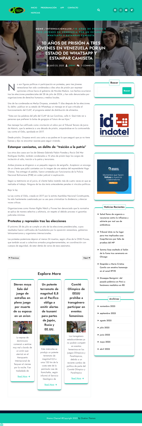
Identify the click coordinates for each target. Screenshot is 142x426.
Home (40, 28)
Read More (22, 376)
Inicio (34, 7)
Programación (49, 7)
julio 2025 (104, 327)
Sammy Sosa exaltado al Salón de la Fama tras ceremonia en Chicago (114, 253)
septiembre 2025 (108, 313)
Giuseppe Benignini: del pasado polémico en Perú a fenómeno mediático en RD (112, 282)
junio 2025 (105, 334)
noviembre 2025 (107, 306)
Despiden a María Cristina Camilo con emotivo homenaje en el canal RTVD (113, 267)
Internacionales (59, 28)
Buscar (114, 82)
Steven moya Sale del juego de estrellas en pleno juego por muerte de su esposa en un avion (22, 300)
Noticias (35, 12)
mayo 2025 (105, 341)
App (62, 7)
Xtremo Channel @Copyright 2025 (71, 418)
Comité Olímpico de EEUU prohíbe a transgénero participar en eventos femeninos (76, 300)
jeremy (72, 65)
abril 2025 (105, 349)
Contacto (73, 7)
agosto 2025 (105, 320)
